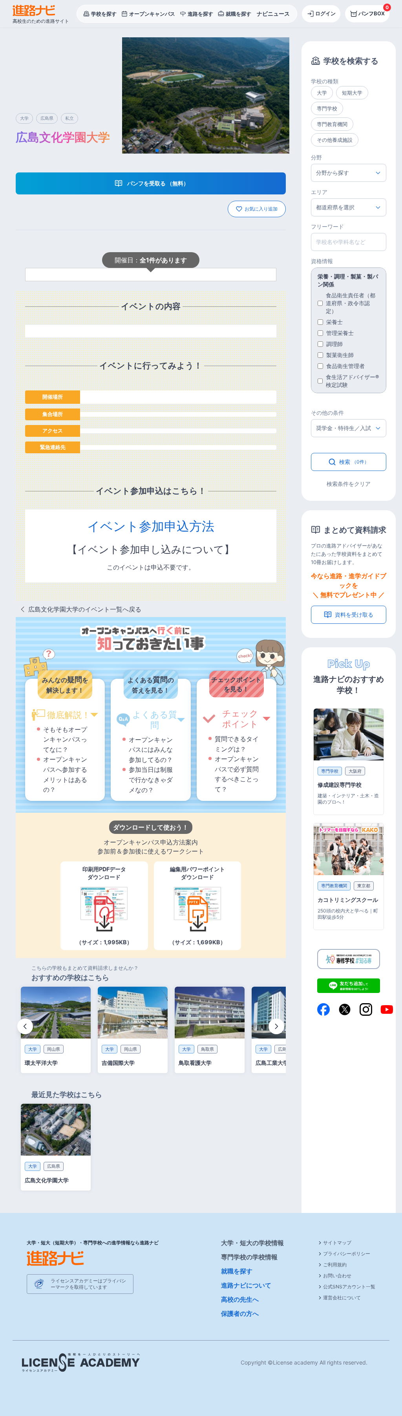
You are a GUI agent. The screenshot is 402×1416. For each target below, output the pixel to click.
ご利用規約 (335, 1265)
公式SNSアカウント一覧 (349, 1287)
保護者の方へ (240, 1313)
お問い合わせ (337, 1276)
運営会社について (342, 1298)
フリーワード (327, 226)
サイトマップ (337, 1243)
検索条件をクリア (349, 483)
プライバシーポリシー (346, 1254)
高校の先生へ (240, 1299)
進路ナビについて (246, 1285)
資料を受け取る (354, 614)
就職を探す (236, 1271)
